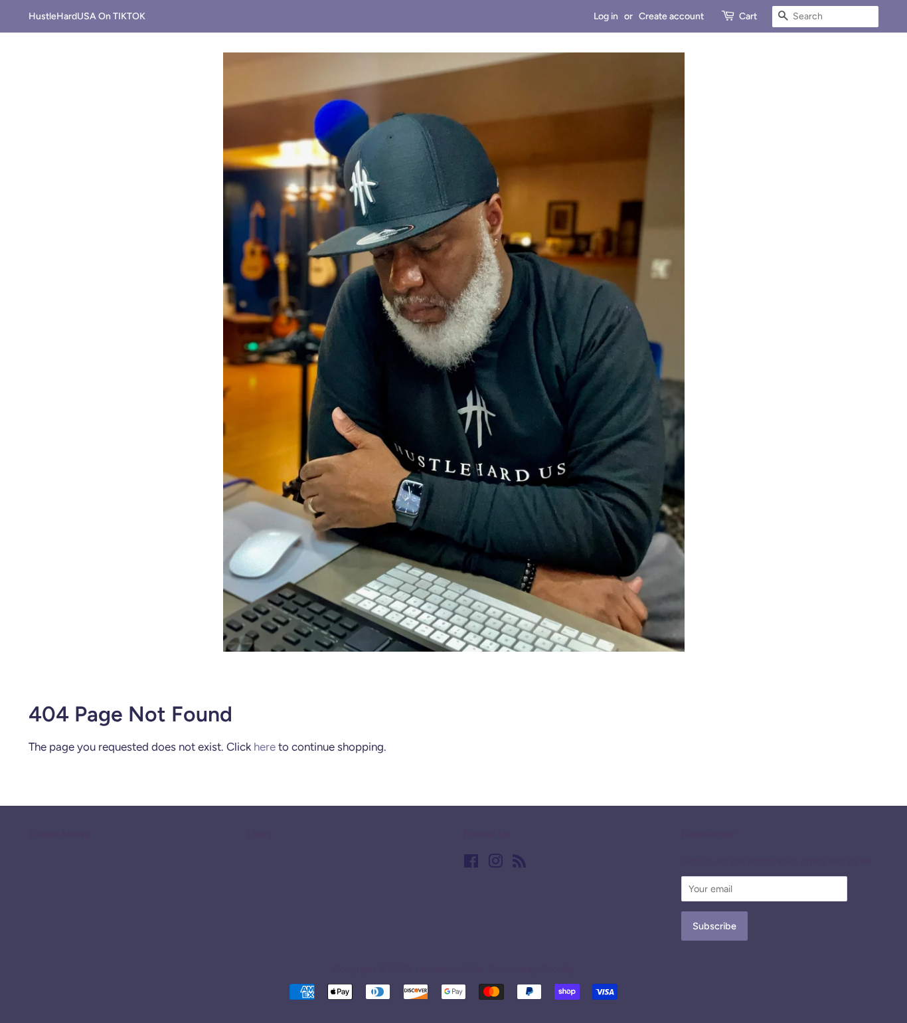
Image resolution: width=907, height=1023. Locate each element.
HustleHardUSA (449, 969)
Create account (671, 16)
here (265, 746)
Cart (748, 16)
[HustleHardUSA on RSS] (519, 864)
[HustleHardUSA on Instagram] (495, 864)
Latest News (59, 834)
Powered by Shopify (531, 969)
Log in (606, 16)
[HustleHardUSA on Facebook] (471, 864)
